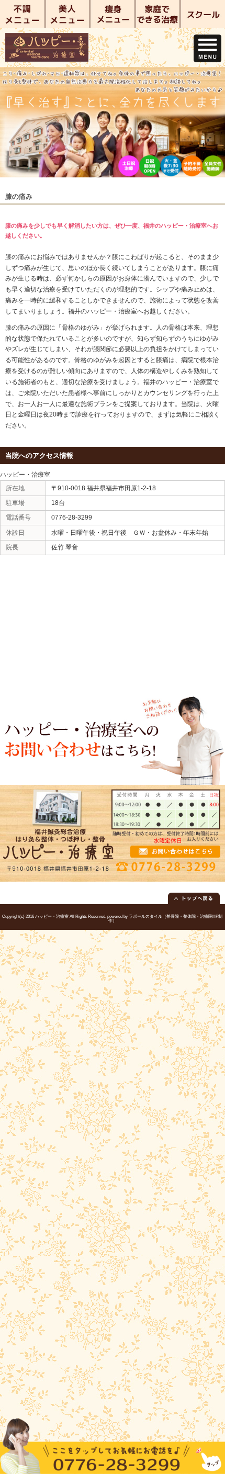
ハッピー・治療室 (52, 916)
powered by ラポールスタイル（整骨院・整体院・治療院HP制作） (164, 918)
